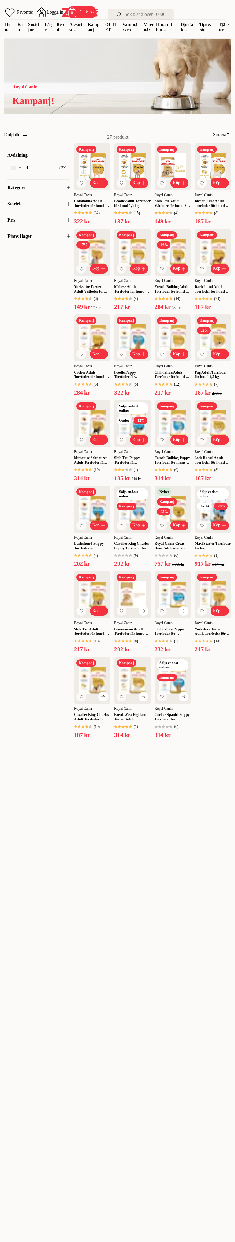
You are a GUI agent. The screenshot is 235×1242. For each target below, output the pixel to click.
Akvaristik (75, 27)
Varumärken (129, 27)
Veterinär (149, 27)
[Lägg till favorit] (81, 183)
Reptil (60, 27)
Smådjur (33, 27)
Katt (20, 27)
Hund (8, 27)
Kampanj (93, 27)
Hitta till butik (164, 27)
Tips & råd (205, 27)
